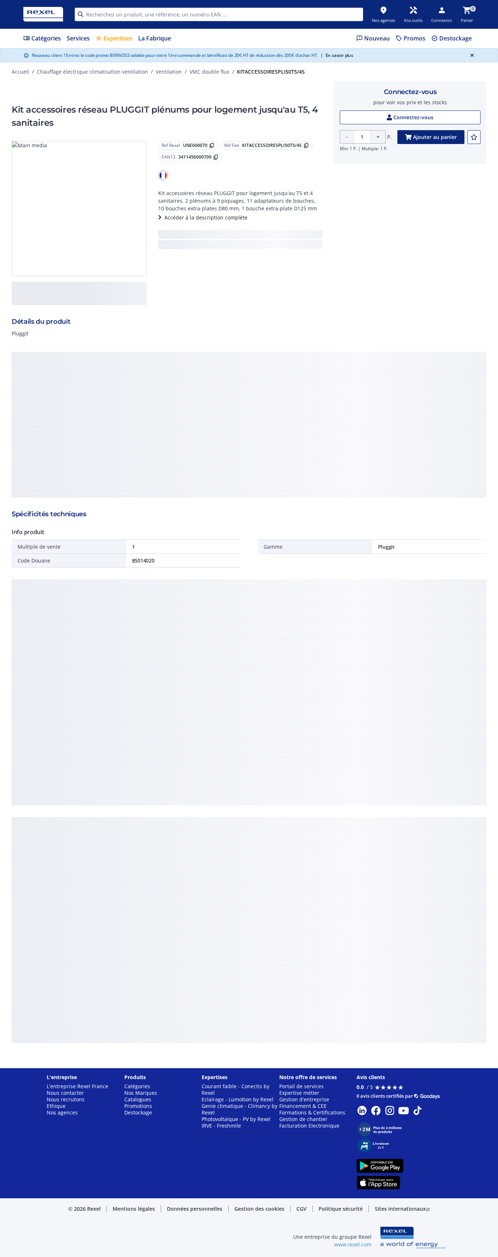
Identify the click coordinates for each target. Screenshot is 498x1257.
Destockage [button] (138, 1112)
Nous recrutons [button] (66, 1099)
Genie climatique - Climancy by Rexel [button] (239, 1109)
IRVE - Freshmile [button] (221, 1125)
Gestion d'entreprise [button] (304, 1099)
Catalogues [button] (137, 1099)
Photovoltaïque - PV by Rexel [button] (236, 1119)
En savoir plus (336, 55)
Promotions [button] (138, 1106)
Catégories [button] (137, 1086)
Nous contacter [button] (65, 1093)
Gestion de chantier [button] (303, 1119)
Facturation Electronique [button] (309, 1125)
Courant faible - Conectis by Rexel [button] (235, 1089)
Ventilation (169, 71)
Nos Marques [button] (140, 1093)
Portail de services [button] (301, 1086)
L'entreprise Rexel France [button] (77, 1086)
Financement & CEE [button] (303, 1106)
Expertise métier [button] (299, 1093)
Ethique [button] (56, 1106)
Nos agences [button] (62, 1112)
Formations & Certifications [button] (312, 1112)
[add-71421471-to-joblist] (474, 137)
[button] (163, 175)
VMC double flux (209, 71)
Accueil (20, 71)
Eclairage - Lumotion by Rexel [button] (237, 1099)
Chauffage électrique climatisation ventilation (92, 71)
